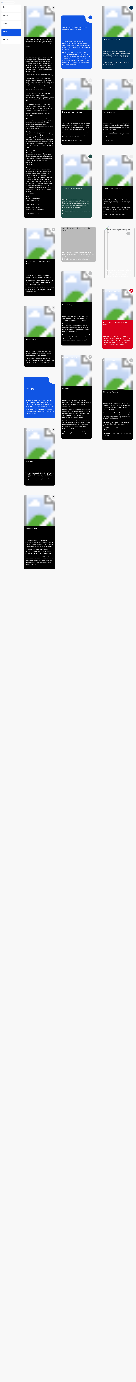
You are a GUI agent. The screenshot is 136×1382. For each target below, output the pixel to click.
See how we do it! (108, 140)
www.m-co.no (29, 164)
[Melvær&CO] (7, 2)
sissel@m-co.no (33, 200)
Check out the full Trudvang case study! (114, 214)
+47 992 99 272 (34, 204)
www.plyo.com (30, 193)
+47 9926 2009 (34, 213)
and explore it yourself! (72, 140)
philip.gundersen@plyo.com (37, 209)
